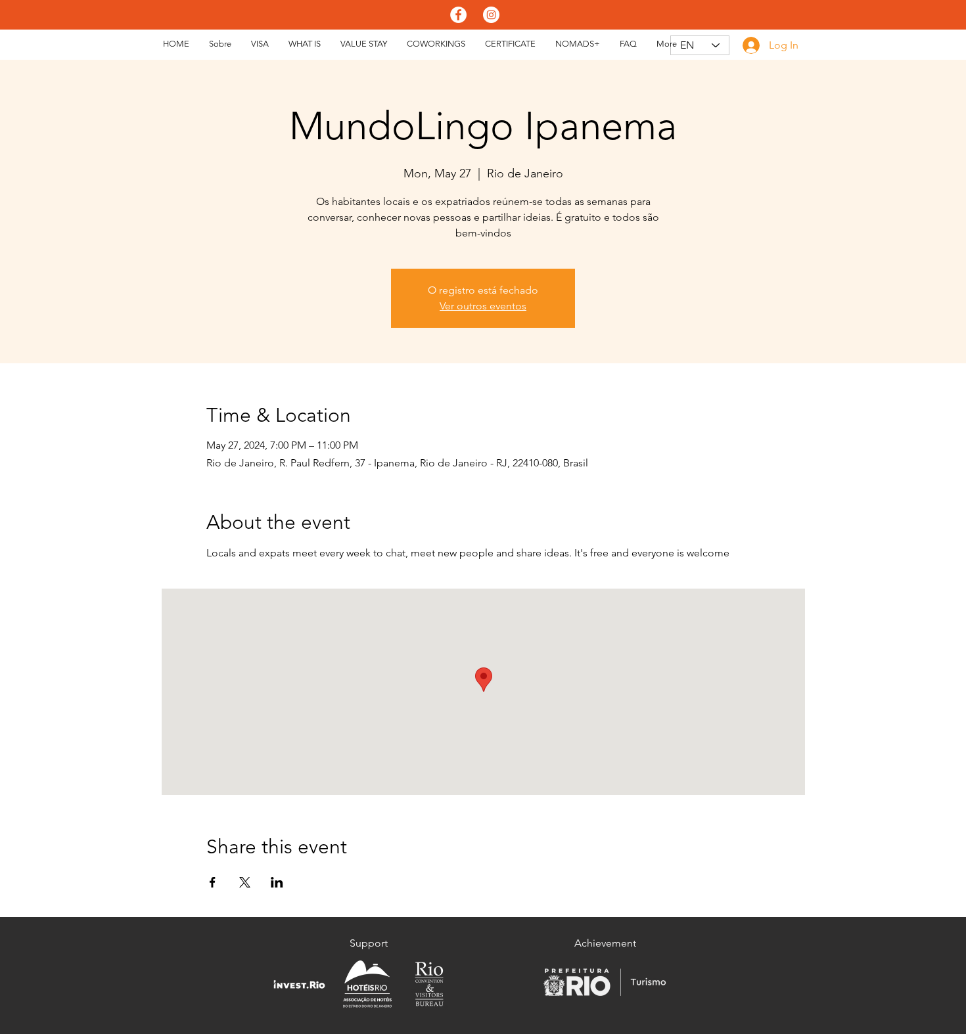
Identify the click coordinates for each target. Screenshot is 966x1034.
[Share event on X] (245, 882)
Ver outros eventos (483, 306)
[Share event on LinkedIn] (277, 882)
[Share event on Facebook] (212, 882)
